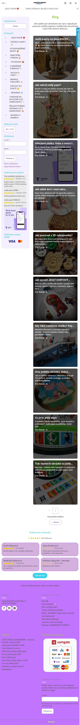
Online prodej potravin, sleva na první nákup (40, 585)
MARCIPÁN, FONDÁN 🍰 (15, 56)
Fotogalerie (7, 669)
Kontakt (45, 601)
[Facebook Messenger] (14, 608)
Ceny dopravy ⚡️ (49, 604)
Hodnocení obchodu (40, 532)
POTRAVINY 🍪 (17, 62)
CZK (3, 3)
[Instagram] (9, 608)
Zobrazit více (40, 575)
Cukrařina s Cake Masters (13, 666)
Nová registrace (11, 163)
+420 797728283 (9, 603)
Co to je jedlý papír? (10, 663)
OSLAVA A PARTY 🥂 (15, 74)
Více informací (41, 722)
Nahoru (56, 522)
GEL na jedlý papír (49, 607)
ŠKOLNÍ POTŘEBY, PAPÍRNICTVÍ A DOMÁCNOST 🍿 (17, 108)
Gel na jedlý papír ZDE (11, 654)
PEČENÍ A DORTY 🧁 (18, 43)
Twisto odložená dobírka (52, 610)
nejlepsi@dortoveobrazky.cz (14, 601)
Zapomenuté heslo (12, 166)
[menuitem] (10, 8)
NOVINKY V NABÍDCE (16, 116)
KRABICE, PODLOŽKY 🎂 (16, 80)
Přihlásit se (10, 158)
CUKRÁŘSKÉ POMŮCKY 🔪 (16, 67)
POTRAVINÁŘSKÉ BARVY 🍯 (17, 49)
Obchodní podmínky (50, 619)
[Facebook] (4, 608)
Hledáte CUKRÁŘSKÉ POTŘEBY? (56, 625)
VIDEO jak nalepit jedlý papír (14, 651)
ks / (10, 129)
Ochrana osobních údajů (52, 622)
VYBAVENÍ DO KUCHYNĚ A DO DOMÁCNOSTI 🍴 (17, 99)
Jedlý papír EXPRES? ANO (13, 645)
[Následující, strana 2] (55, 511)
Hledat (15, 26)
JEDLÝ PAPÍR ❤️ (18, 38)
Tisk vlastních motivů (11, 648)
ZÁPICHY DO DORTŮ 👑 (15, 87)
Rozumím (51, 722)
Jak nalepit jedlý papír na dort (15, 660)
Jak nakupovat (48, 616)
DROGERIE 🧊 (17, 93)
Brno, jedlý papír (9, 657)
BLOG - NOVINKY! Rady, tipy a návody (58, 613)
